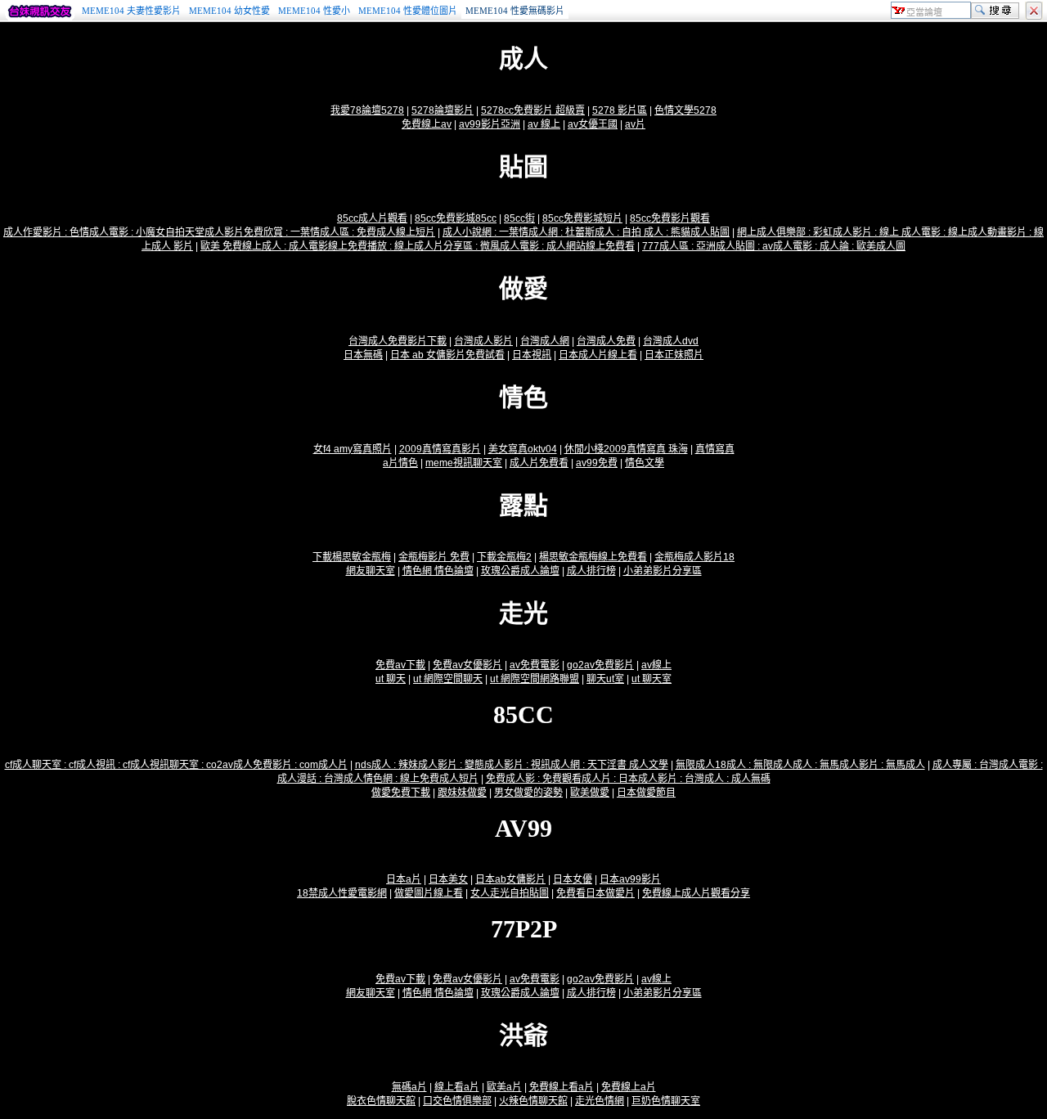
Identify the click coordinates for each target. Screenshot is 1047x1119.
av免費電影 (534, 665)
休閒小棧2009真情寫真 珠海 (626, 449)
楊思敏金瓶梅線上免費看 (593, 557)
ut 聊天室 (651, 679)
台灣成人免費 (606, 341)
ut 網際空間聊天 (448, 679)
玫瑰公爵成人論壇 (520, 571)
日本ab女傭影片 (510, 879)
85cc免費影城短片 (582, 218)
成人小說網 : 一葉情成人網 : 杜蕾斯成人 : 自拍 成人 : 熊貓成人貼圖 (586, 232)
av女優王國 (593, 124)
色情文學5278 (685, 110)
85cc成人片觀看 (372, 218)
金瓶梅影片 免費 (434, 557)
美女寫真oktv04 (522, 449)
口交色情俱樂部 (457, 1101)
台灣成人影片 (483, 341)
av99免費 (597, 463)
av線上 (656, 665)
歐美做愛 (589, 792)
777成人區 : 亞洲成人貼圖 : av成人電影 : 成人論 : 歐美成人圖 (773, 246)
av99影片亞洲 (489, 124)
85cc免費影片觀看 (670, 218)
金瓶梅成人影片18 (694, 557)
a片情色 (400, 463)
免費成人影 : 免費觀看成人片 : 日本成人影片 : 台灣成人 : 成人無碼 (628, 778)
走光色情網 (599, 1101)
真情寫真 (715, 449)
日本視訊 (531, 355)
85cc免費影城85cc (456, 218)
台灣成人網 (544, 341)
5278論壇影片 (442, 110)
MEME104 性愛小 (314, 11)
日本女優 (572, 879)
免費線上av (427, 124)
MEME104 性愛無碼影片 (514, 11)
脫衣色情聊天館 (381, 1101)
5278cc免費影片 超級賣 (533, 110)
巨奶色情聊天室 (665, 1101)
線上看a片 (456, 1087)
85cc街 (519, 218)
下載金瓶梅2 (504, 557)
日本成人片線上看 (598, 355)
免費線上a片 (628, 1087)
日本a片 (403, 879)
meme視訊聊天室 (463, 463)
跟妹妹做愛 (462, 792)
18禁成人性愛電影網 (342, 893)
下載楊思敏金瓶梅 (351, 557)
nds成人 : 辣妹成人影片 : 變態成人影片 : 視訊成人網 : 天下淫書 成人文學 (511, 765)
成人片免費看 (539, 463)
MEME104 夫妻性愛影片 (131, 11)
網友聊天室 (370, 571)
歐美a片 (504, 1087)
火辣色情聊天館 (533, 1101)
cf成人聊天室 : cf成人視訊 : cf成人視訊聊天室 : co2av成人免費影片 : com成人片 (176, 765)
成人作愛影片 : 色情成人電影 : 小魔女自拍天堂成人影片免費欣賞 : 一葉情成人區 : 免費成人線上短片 (219, 232)
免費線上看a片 (561, 1087)
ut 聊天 (390, 679)
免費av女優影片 (467, 665)
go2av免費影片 (600, 665)
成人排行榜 (591, 571)
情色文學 (644, 463)
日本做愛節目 (646, 792)
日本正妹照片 (674, 355)
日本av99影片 (630, 879)
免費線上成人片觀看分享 (696, 893)
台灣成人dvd (671, 341)
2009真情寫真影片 (440, 449)
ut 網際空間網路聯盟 (534, 679)
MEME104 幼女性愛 (229, 11)
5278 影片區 (619, 110)
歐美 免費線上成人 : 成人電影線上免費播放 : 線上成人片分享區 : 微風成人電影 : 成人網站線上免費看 (417, 246)
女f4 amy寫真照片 (352, 449)
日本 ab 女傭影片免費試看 (447, 355)
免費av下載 (400, 665)
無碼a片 (409, 1087)
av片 (635, 124)
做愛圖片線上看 (428, 893)
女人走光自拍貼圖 (509, 893)
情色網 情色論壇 (438, 571)
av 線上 (544, 124)
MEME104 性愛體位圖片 (407, 11)
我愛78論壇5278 (367, 110)
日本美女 (448, 879)
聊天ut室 (605, 679)
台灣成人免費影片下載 (397, 341)
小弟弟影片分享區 (662, 571)
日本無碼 (363, 355)
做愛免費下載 (400, 792)
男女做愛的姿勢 (528, 792)
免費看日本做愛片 (595, 893)
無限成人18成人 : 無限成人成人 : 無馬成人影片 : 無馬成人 (800, 765)
